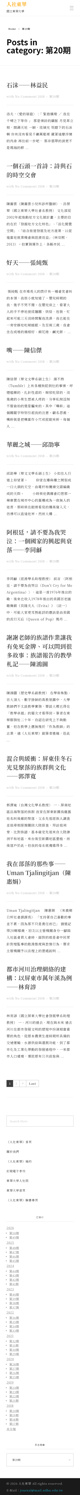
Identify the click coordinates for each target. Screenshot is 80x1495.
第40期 (14, 1294)
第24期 (14, 1388)
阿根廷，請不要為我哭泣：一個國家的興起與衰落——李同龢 (39, 541)
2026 (10, 1228)
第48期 (14, 1248)
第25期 (14, 1377)
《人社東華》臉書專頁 (22, 1200)
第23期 (14, 1392)
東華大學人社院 (18, 1180)
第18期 (14, 1419)
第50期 (14, 1233)
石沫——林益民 (27, 85)
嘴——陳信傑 (24, 350)
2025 (10, 1242)
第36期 (14, 1317)
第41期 (14, 1284)
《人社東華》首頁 (19, 1142)
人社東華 (17, 4)
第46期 (14, 1256)
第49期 (14, 1237)
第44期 (14, 1271)
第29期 (14, 1354)
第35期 (14, 1322)
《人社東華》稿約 (19, 1161)
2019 (10, 1382)
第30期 (14, 1350)
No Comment (26, 96)
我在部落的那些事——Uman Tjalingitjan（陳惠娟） (39, 872)
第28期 (14, 1364)
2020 (10, 1359)
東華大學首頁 (16, 1190)
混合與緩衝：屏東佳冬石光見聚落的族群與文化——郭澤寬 (39, 767)
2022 (10, 1312)
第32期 (14, 1341)
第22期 (14, 1396)
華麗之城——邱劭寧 (33, 444)
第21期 (14, 1400)
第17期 (14, 1424)
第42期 (14, 1279)
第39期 (14, 1299)
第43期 (14, 1275)
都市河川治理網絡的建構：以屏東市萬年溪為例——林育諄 (39, 978)
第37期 (14, 1307)
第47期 (14, 1252)
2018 (41, 96)
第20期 (54, 96)
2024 (10, 1266)
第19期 (14, 1415)
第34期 (14, 1326)
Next (23, 1083)
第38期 (14, 1303)
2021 (10, 1336)
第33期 (14, 1330)
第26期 (14, 1373)
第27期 (14, 1368)
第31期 (14, 1345)
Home (12, 28)
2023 (10, 1289)
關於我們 (13, 1151)
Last (32, 1083)
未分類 (11, 1429)
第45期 (14, 1261)
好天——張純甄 (27, 262)
